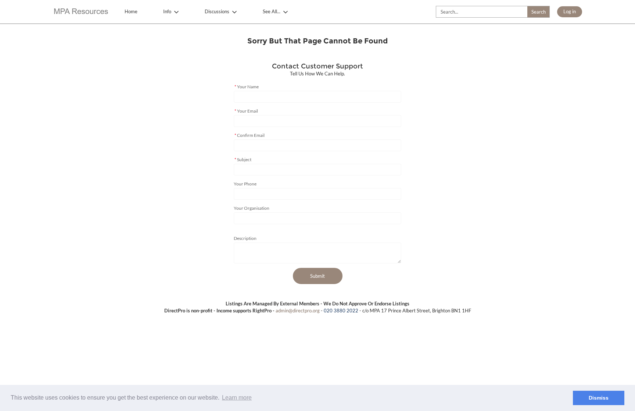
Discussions (217, 11)
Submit (317, 276)
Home (131, 11)
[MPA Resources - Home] (80, 12)
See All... (271, 11)
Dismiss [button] (599, 398)
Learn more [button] (237, 397)
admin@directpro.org (298, 310)
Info (167, 11)
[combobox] (492, 11)
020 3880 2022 (341, 310)
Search (538, 12)
